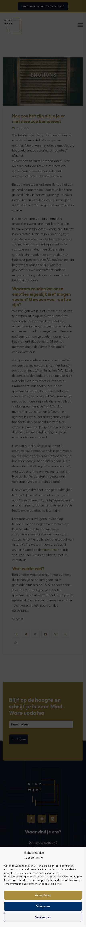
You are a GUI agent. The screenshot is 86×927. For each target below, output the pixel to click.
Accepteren (43, 895)
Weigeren (43, 906)
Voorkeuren (43, 917)
